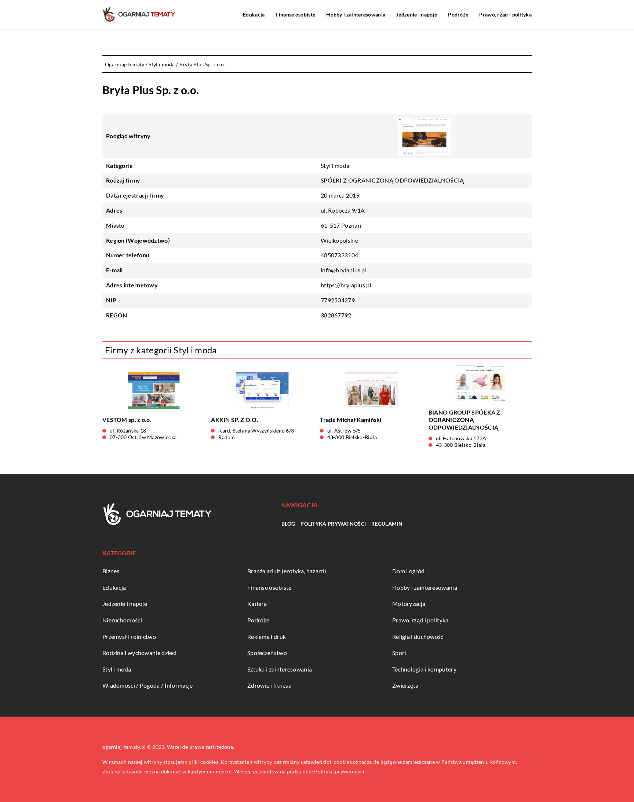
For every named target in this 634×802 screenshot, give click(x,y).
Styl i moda (335, 165)
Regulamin (386, 523)
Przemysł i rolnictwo (129, 636)
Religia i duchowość (418, 636)
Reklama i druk (266, 636)
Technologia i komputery (424, 669)
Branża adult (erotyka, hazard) (286, 570)
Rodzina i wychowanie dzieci (139, 652)
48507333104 (339, 254)
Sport (399, 652)
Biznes (111, 570)
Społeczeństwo (267, 652)
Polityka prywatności (333, 523)
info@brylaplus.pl (344, 269)
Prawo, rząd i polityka (505, 14)
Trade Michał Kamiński (351, 419)
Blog (288, 523)
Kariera (257, 603)
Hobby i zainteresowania (355, 14)
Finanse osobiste (295, 14)
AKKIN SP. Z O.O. (234, 419)
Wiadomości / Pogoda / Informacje (147, 685)
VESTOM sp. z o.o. (127, 419)
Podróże (458, 14)
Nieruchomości (122, 620)
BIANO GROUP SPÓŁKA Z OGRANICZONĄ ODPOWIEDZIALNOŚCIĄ (464, 420)
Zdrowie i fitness (269, 685)
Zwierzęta (405, 685)
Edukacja (254, 14)
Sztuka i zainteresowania (279, 669)
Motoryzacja (408, 603)
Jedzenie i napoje (416, 14)
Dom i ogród (408, 570)
